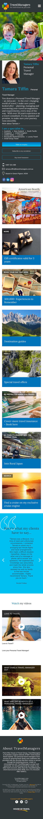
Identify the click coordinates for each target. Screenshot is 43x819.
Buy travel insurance (21, 157)
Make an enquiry (21, 144)
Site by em (32, 784)
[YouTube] (26, 802)
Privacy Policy (31, 791)
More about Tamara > (11, 124)
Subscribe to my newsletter (21, 151)
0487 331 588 (11, 165)
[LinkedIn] (21, 802)
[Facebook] (16, 802)
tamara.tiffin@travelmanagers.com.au (19, 169)
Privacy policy (21, 781)
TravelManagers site (21, 778)
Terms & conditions (21, 780)
